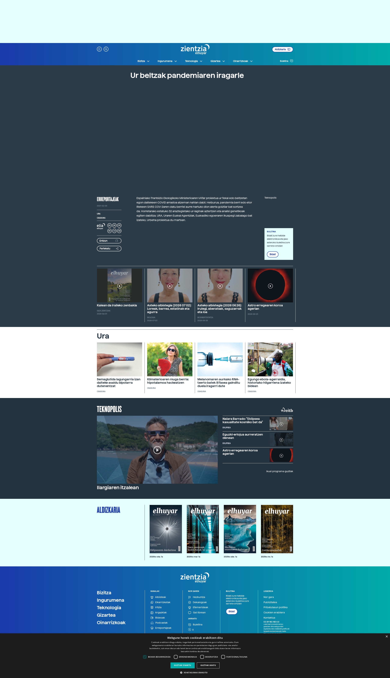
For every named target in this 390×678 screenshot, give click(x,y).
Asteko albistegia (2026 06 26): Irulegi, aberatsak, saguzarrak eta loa (219, 308)
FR (119, 225)
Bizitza (104, 592)
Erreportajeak (163, 627)
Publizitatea (270, 602)
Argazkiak (161, 612)
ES (114, 225)
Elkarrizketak (162, 602)
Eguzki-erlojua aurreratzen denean (243, 436)
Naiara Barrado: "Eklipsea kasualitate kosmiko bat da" (243, 420)
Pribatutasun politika (275, 607)
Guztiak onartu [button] (182, 665)
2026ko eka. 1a (156, 557)
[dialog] (195, 655)
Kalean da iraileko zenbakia (117, 305)
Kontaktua (269, 617)
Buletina (284, 61)
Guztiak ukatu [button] (208, 665)
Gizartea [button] (215, 61)
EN (109, 231)
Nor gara (269, 597)
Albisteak (160, 597)
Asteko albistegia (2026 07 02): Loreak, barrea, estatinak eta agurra (169, 308)
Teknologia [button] (191, 61)
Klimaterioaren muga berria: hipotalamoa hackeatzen (168, 380)
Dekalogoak (199, 602)
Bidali (273, 254)
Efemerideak (200, 607)
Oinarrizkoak (111, 622)
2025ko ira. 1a (267, 557)
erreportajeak (108, 199)
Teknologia (109, 607)
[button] (99, 48)
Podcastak (161, 622)
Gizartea (106, 615)
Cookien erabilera (274, 612)
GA (119, 231)
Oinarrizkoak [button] (240, 61)
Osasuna (101, 218)
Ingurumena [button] (165, 61)
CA (114, 231)
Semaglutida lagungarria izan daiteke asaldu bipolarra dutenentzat (118, 382)
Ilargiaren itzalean (118, 487)
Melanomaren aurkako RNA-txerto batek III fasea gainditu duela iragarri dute (218, 382)
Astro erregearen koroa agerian (265, 306)
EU (109, 225)
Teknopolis (109, 408)
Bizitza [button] (141, 61)
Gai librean (199, 612)
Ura (98, 214)
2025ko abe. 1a (230, 557)
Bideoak (160, 617)
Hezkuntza (198, 597)
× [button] (386, 636)
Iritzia (158, 607)
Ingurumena (110, 600)
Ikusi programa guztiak (279, 471)
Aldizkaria (280, 49)
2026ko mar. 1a (193, 557)
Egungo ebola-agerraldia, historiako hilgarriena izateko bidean (269, 382)
